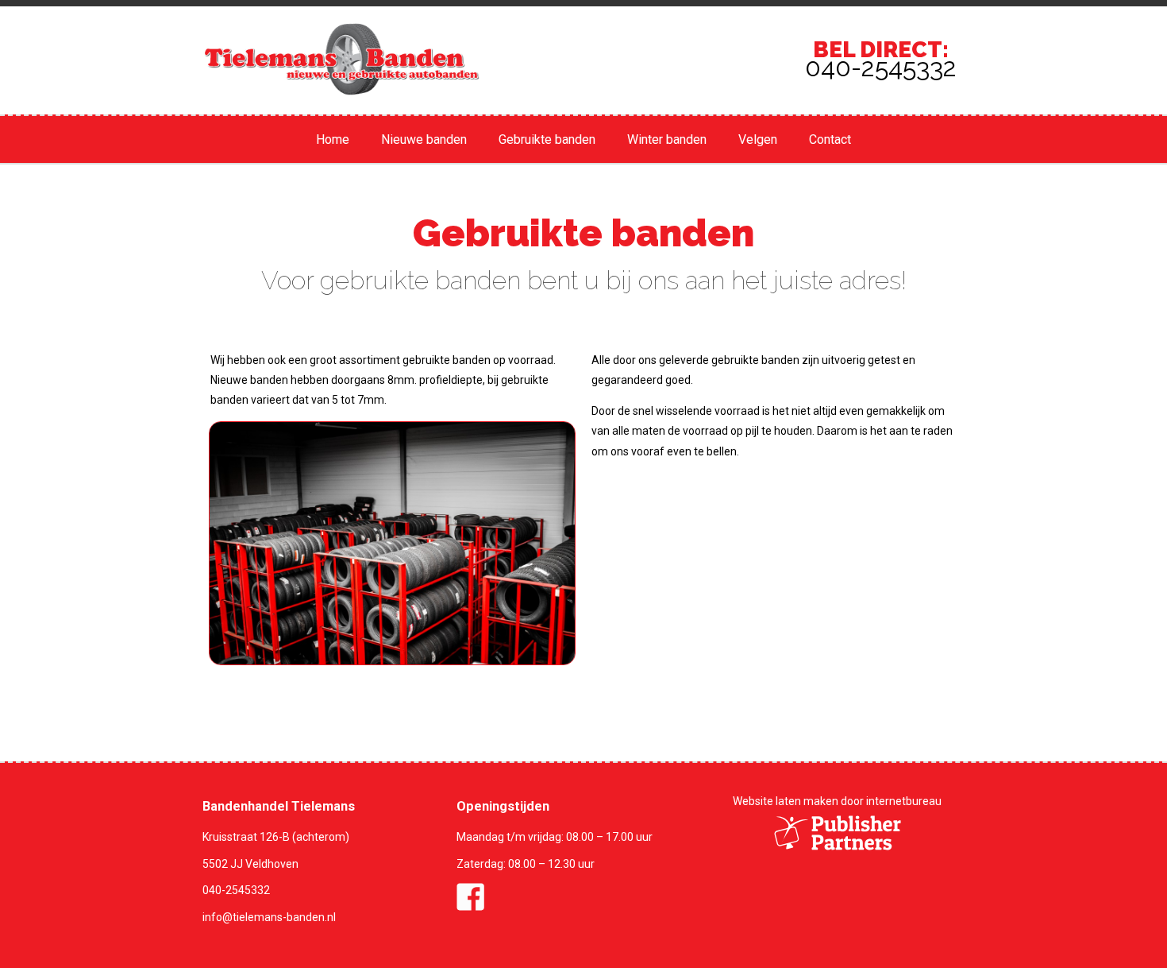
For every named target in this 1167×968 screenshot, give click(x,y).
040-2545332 (236, 890)
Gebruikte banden (547, 139)
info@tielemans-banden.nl (269, 917)
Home (332, 139)
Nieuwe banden (424, 139)
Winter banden (667, 139)
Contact (830, 139)
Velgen (757, 139)
